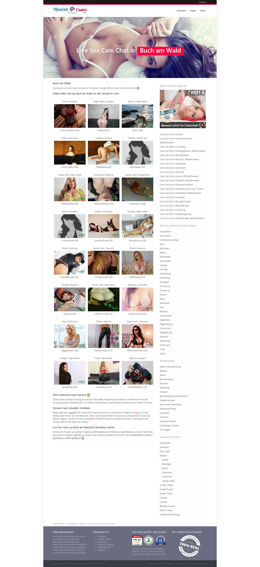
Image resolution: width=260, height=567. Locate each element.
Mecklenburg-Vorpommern (174, 396)
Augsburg (165, 319)
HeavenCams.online (78, 563)
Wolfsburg (165, 340)
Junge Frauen (166, 489)
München (164, 248)
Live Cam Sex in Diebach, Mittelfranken (179, 180)
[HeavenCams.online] (71, 11)
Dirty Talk (165, 451)
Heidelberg (165, 273)
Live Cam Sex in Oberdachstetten (176, 184)
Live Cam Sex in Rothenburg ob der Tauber (182, 188)
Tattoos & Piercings (170, 514)
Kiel (161, 307)
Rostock (164, 336)
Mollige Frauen (167, 506)
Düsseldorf (165, 231)
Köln (162, 244)
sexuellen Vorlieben (95, 418)
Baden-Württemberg (170, 366)
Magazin (203, 2)
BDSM (165, 459)
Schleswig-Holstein (169, 425)
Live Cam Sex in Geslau (171, 134)
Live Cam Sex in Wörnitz (172, 172)
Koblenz (164, 311)
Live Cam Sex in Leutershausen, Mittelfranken (176, 140)
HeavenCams (58, 523)
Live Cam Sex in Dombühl (172, 167)
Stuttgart (164, 282)
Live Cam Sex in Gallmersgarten (176, 214)
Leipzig (163, 265)
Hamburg (165, 387)
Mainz (163, 252)
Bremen (164, 383)
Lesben (163, 501)
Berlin (163, 375)
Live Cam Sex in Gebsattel (173, 163)
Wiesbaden (165, 256)
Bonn (162, 298)
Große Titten (166, 485)
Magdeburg (166, 332)
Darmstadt (165, 260)
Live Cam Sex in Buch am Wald (101, 523)
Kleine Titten (166, 493)
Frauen (193, 11)
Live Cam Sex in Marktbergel (174, 205)
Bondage (166, 464)
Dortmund (165, 328)
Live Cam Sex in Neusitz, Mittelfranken (179, 159)
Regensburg (166, 324)
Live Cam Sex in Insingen (172, 197)
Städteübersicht (105, 547)
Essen (163, 353)
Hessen (163, 391)
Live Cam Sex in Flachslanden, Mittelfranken (182, 218)
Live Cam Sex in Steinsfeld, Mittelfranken (180, 193)
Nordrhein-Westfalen (171, 404)
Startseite (181, 11)
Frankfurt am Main (169, 239)
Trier (162, 349)
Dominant (167, 472)
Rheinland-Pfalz (168, 408)
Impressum (202, 563)
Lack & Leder (168, 480)
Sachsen (164, 417)
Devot (165, 468)
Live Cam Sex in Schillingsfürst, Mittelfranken (183, 150)
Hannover (165, 303)
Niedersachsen (167, 400)
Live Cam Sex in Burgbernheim (175, 201)
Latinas (163, 497)
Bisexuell (164, 447)
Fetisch (163, 455)
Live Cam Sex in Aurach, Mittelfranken (179, 176)
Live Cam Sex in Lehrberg (173, 209)
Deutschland (71, 523)
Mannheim (165, 235)
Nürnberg (165, 277)
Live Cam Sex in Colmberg (173, 146)
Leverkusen (166, 315)
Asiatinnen (165, 443)
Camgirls (135, 412)
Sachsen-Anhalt (168, 421)
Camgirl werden (105, 539)
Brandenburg (167, 379)
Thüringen (165, 429)
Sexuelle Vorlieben (106, 544)
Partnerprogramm (156, 563)
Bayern (163, 370)
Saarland (164, 412)
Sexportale (102, 542)
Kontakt (178, 563)
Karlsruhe (165, 345)
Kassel (163, 294)
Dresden (164, 269)
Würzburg (165, 286)
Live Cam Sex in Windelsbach (174, 155)
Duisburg (164, 290)
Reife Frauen (166, 510)
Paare (202, 11)
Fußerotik (167, 476)
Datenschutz (189, 563)
